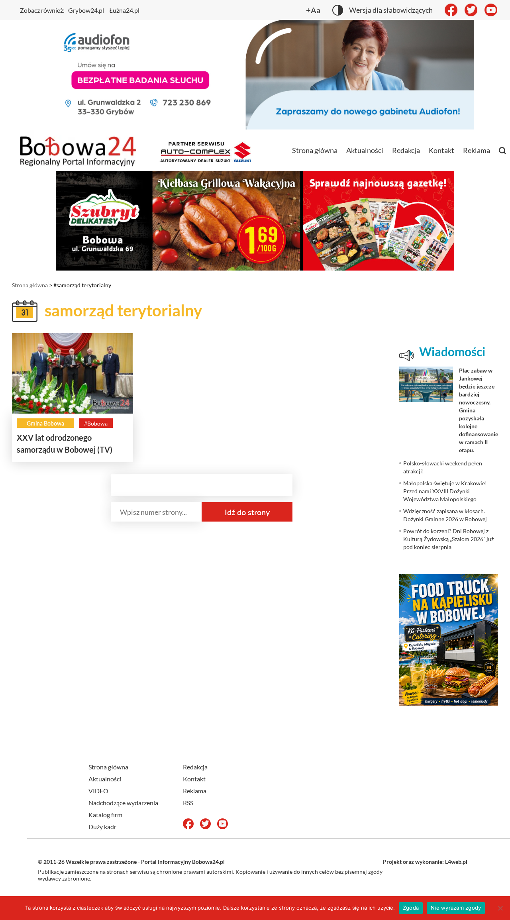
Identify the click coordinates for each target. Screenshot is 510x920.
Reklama (476, 150)
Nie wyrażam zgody (456, 907)
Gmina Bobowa (45, 423)
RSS (188, 802)
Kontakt (441, 150)
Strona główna (314, 150)
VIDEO (98, 790)
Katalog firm (105, 814)
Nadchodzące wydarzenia (123, 802)
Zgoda (411, 907)
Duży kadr (102, 826)
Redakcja (406, 150)
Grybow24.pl (86, 10)
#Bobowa (96, 423)
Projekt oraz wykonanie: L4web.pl (425, 861)
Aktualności (364, 150)
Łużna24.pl (124, 10)
